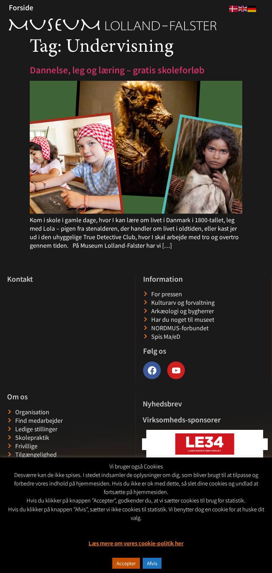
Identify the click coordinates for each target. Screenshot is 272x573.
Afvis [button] (152, 563)
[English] (243, 8)
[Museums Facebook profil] (152, 370)
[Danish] (233, 8)
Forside (21, 7)
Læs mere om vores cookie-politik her (136, 543)
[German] (252, 8)
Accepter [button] (126, 563)
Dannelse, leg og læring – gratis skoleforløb (118, 69)
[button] (262, 444)
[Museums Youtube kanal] (176, 370)
